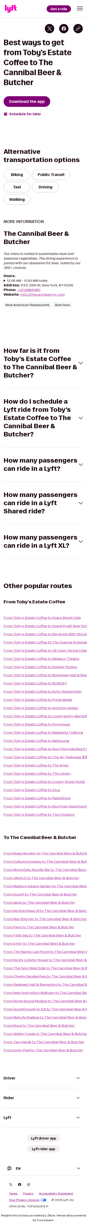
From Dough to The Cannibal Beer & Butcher (40, 894)
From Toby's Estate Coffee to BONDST (35, 683)
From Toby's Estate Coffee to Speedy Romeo (40, 667)
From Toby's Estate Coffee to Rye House (37, 724)
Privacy (28, 1194)
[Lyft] (11, 9)
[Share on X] (49, 28)
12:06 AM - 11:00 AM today (27, 280)
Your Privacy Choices (24, 1200)
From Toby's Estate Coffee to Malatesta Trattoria (43, 732)
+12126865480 (28, 289)
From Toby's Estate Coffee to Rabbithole (37, 798)
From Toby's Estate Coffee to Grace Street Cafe (42, 617)
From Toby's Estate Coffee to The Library (37, 773)
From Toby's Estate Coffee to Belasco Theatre (41, 658)
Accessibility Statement (56, 1194)
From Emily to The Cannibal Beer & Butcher (39, 943)
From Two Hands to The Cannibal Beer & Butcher (44, 1042)
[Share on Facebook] (63, 28)
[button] (79, 8)
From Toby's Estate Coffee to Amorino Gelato (41, 708)
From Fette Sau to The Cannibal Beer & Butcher (42, 935)
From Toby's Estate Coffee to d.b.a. (32, 790)
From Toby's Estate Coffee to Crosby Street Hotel (44, 781)
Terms (13, 1194)
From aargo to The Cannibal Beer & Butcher (39, 902)
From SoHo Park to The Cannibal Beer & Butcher (43, 1050)
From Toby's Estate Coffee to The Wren (36, 765)
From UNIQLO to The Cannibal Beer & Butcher (41, 878)
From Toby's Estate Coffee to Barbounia (36, 740)
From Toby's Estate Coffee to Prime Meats (38, 699)
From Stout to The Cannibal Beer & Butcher (39, 1025)
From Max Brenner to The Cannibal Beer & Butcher (45, 919)
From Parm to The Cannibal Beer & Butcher (39, 927)
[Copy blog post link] (78, 28)
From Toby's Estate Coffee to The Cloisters (39, 814)
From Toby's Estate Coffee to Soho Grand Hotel (43, 691)
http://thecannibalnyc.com (42, 294)
